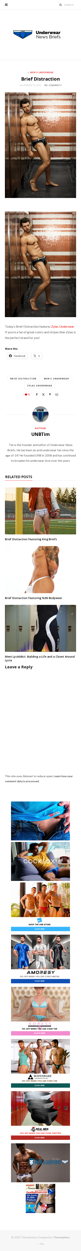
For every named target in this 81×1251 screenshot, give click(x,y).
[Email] (57, 394)
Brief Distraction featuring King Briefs (31, 539)
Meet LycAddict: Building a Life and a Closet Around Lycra (40, 658)
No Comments (52, 85)
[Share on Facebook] (37, 394)
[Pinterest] (50, 394)
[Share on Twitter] (43, 394)
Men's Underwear (42, 72)
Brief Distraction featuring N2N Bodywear (33, 598)
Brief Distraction (23, 378)
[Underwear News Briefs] (40, 34)
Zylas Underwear (62, 326)
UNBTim (40, 434)
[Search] (60, 5)
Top (42, 1243)
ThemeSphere (61, 1237)
